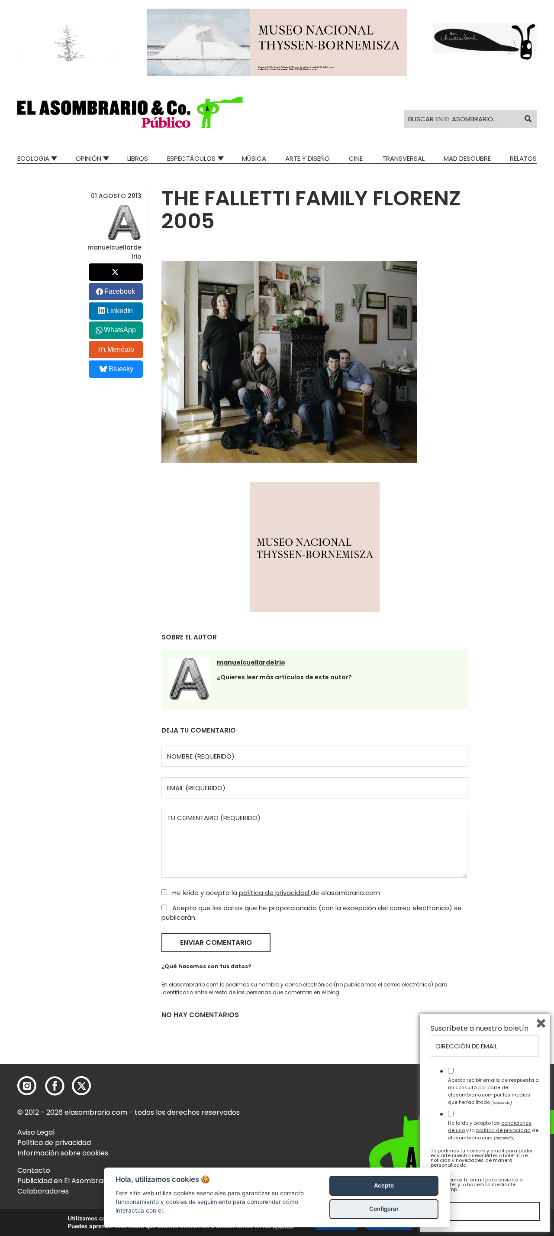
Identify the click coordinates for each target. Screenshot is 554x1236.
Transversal (403, 158)
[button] (130, 112)
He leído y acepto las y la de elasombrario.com (493, 1130)
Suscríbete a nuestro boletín (479, 1028)
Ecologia (33, 158)
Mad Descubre (467, 158)
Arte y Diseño (307, 158)
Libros (137, 158)
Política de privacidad (54, 1143)
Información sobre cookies (62, 1153)
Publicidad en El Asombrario (64, 1181)
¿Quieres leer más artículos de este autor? (284, 677)
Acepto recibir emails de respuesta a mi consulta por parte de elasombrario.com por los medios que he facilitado (493, 1091)
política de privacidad (275, 892)
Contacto (33, 1170)
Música (254, 158)
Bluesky (121, 369)
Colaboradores (43, 1191)
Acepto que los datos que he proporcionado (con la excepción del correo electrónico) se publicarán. (311, 912)
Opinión (88, 158)
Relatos (523, 158)
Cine (356, 158)
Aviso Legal (36, 1132)
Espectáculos (191, 158)
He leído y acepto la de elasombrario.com (275, 892)
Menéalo (120, 349)
